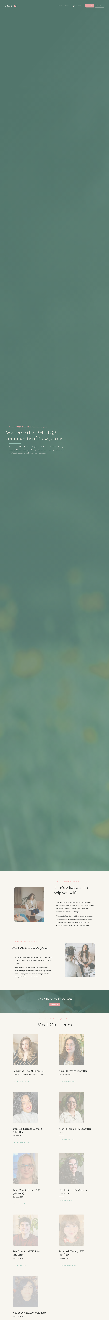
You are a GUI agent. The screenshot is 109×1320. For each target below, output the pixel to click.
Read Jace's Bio (21, 1265)
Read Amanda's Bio (68, 1081)
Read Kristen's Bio (67, 1139)
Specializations (77, 6)
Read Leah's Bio (21, 1204)
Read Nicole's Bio (67, 1200)
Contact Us (54, 1004)
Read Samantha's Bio (23, 1081)
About (67, 6)
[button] (31, 1081)
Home (60, 6)
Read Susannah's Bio (68, 1265)
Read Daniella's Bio (22, 1142)
